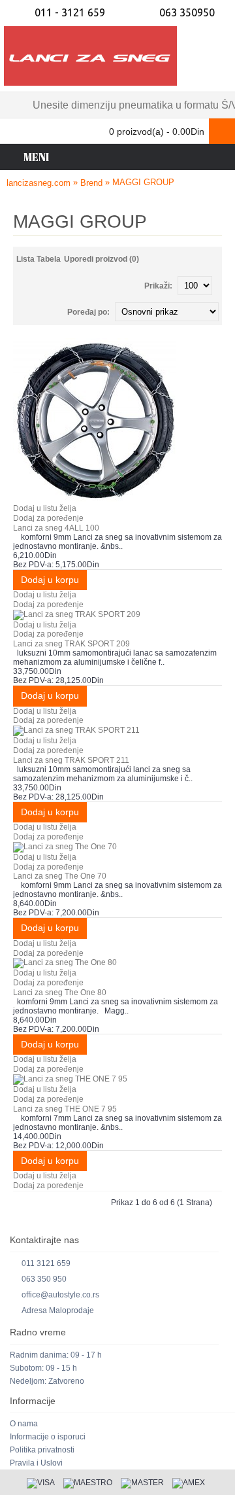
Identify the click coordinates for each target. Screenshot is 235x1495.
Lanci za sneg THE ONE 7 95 (65, 1109)
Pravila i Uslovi (36, 1463)
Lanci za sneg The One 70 (59, 876)
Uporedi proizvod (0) (101, 259)
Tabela (49, 259)
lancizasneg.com (38, 183)
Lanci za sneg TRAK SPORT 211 (71, 760)
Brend (91, 183)
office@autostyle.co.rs (60, 1294)
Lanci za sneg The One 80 (59, 992)
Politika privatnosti (42, 1449)
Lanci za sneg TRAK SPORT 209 (71, 643)
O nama (24, 1423)
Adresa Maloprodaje (58, 1310)
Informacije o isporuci (48, 1436)
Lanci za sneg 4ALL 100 (56, 528)
